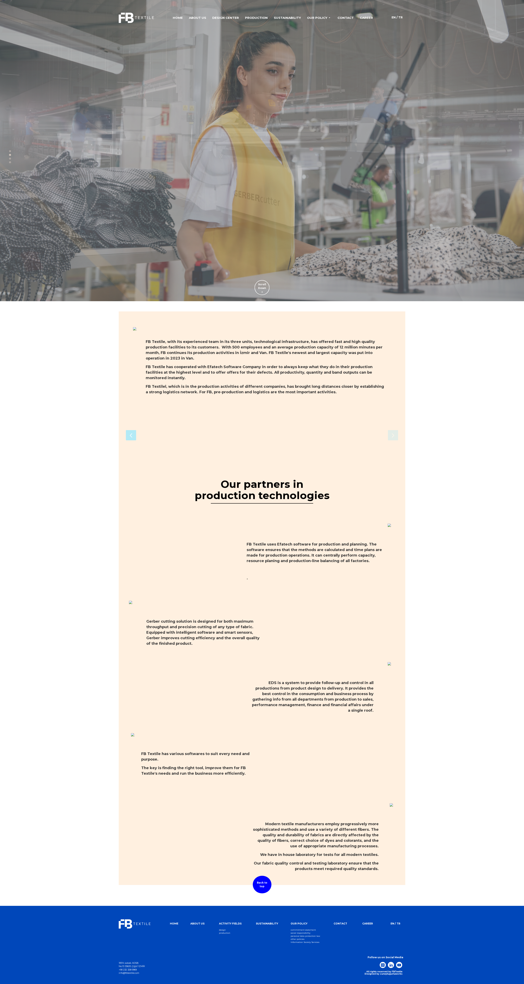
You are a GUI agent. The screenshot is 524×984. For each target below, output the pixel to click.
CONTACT (340, 923)
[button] (131, 435)
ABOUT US (197, 923)
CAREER (367, 923)
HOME (174, 923)
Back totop (262, 884)
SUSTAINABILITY (267, 923)
